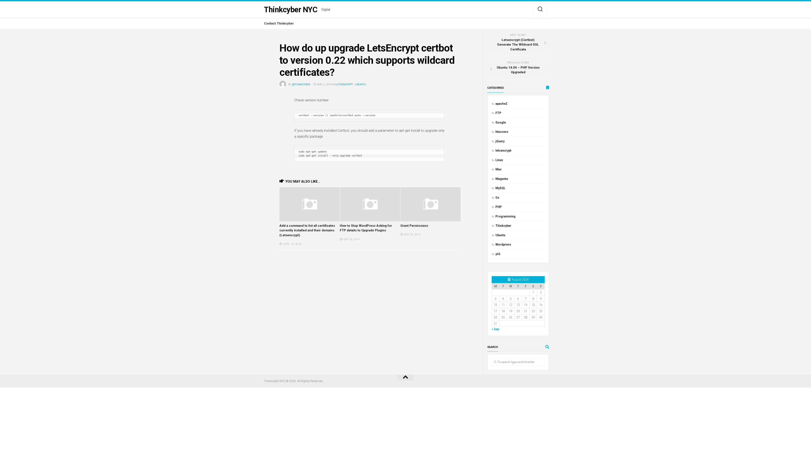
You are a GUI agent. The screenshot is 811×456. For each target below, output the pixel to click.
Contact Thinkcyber (279, 23)
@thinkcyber (301, 84)
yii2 (497, 254)
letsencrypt (344, 84)
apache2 (501, 103)
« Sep (495, 329)
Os (497, 197)
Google (500, 122)
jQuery (500, 141)
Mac (498, 169)
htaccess (501, 131)
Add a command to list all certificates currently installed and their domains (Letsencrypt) (307, 230)
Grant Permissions (414, 226)
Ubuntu (360, 84)
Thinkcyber (503, 225)
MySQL (500, 188)
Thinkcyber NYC (290, 9)
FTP (498, 113)
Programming (505, 216)
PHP (498, 207)
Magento (501, 178)
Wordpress (503, 244)
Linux (499, 160)
